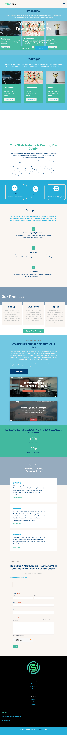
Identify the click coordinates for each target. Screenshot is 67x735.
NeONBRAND (40, 729)
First (14, 595)
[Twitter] (33, 733)
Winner (33, 689)
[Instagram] (36, 733)
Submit (15, 646)
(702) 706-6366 (6, 720)
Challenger (33, 684)
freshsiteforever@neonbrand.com (11, 716)
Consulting (33, 704)
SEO (33, 702)
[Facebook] (30, 733)
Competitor (33, 686)
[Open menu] (63, 3)
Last (35, 595)
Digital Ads (33, 699)
